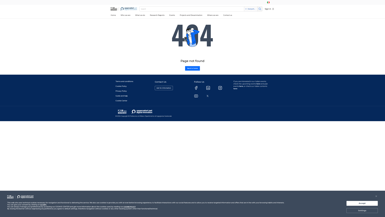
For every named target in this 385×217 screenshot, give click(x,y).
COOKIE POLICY (130, 207)
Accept (362, 203)
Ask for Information (164, 88)
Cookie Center (121, 101)
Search (259, 9)
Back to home (192, 68)
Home (113, 15)
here (258, 84)
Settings (362, 210)
